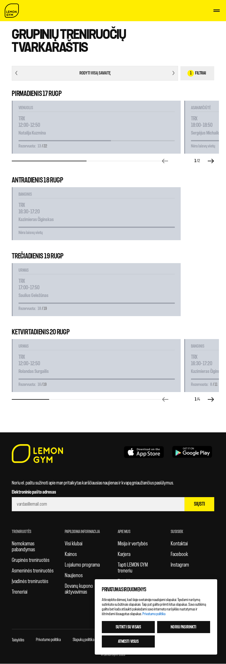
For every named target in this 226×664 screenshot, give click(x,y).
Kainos (71, 554)
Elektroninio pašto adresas (34, 492)
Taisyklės (18, 640)
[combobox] (95, 73)
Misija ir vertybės (133, 543)
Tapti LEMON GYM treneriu (133, 567)
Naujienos (74, 575)
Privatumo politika (48, 640)
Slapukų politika (83, 640)
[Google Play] (192, 451)
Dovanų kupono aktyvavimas (79, 589)
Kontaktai (179, 543)
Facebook (179, 554)
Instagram (180, 564)
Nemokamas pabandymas (23, 546)
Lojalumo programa (82, 564)
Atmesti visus (128, 641)
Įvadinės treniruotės (30, 581)
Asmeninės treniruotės (33, 570)
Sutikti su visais (128, 627)
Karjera (124, 554)
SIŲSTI (199, 504)
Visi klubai (73, 543)
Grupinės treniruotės (30, 560)
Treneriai (19, 592)
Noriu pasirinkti (183, 627)
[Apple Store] (144, 451)
